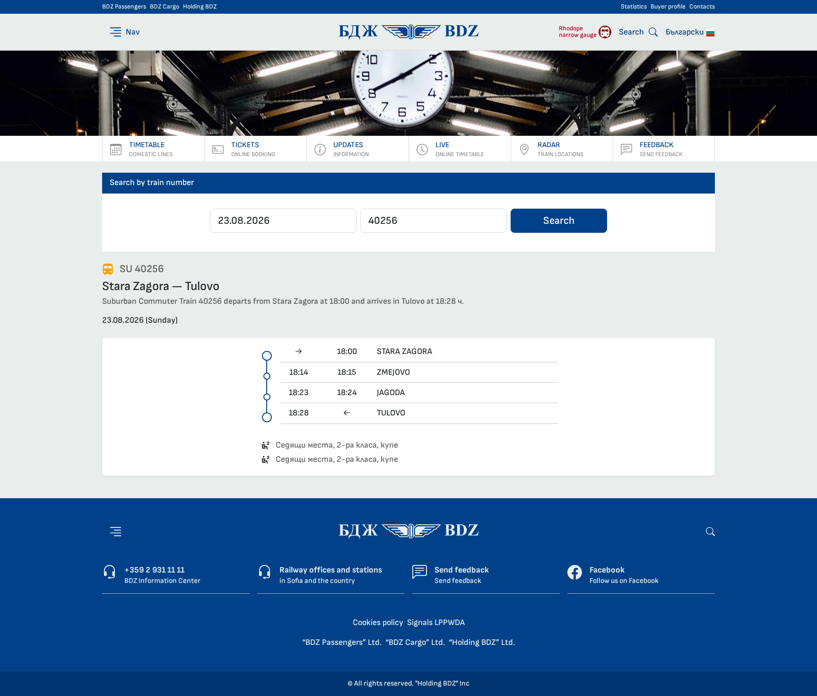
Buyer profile (668, 6)
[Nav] (115, 531)
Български (686, 32)
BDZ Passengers (124, 6)
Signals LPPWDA (436, 622)
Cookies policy (378, 622)
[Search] (710, 531)
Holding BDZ (200, 6)
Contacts (702, 6)
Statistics (634, 6)
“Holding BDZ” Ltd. (482, 642)
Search (558, 220)
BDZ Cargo (164, 6)
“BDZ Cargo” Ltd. (415, 642)
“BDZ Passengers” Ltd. (342, 642)
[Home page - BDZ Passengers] (408, 531)
